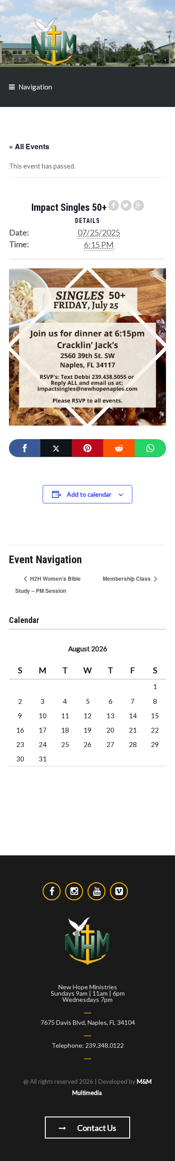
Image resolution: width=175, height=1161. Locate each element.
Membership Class (127, 578)
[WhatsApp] (150, 448)
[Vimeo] (119, 891)
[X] (56, 448)
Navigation (35, 87)
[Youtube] (96, 891)
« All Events (29, 146)
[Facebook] (24, 448)
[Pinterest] (87, 448)
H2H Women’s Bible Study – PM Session (48, 584)
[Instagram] (74, 891)
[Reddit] (119, 448)
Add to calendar (89, 494)
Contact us (96, 1128)
